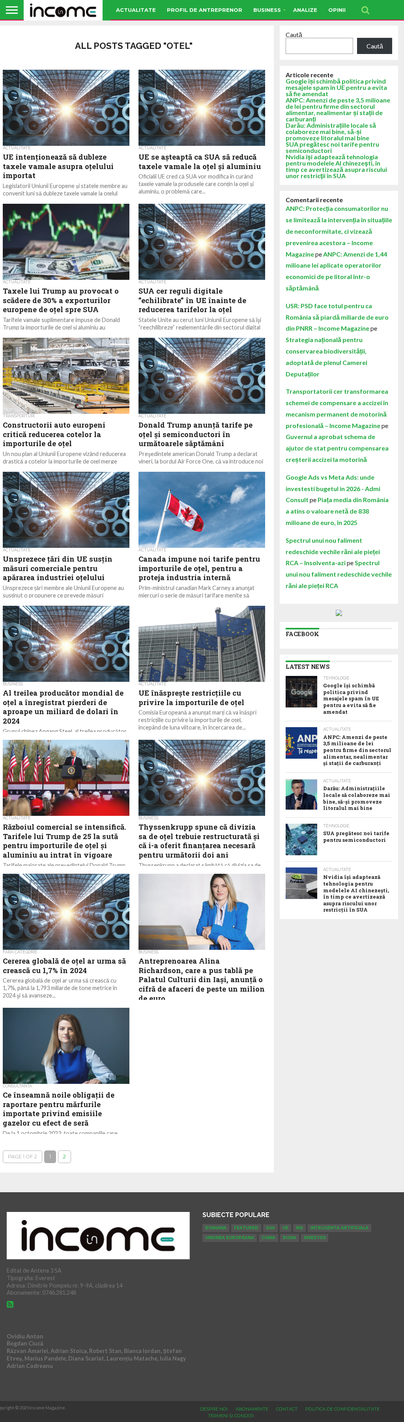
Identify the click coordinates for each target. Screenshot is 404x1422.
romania (215, 1227)
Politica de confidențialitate (342, 1409)
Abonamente (252, 1409)
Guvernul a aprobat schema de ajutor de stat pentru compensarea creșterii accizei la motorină (337, 448)
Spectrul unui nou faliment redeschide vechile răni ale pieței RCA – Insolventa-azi (333, 551)
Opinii (337, 10)
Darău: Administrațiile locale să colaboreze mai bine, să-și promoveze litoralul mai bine (331, 131)
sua (270, 1227)
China (268, 1237)
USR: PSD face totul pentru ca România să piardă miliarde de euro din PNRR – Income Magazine (337, 317)
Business (267, 10)
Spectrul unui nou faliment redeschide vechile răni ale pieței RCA (339, 574)
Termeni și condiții (231, 1415)
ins (299, 1227)
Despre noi (214, 1409)
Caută (294, 34)
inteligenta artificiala (339, 1227)
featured (246, 1227)
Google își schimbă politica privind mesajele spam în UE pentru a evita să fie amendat (336, 87)
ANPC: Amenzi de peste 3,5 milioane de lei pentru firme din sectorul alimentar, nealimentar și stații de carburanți (338, 109)
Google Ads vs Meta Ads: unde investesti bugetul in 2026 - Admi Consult (333, 488)
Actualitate (136, 10)
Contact (286, 1409)
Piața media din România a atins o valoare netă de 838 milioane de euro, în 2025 (337, 511)
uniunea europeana (229, 1237)
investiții (314, 1237)
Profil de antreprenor (204, 10)
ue (285, 1227)
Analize (305, 10)
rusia (289, 1237)
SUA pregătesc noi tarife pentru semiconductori (332, 147)
